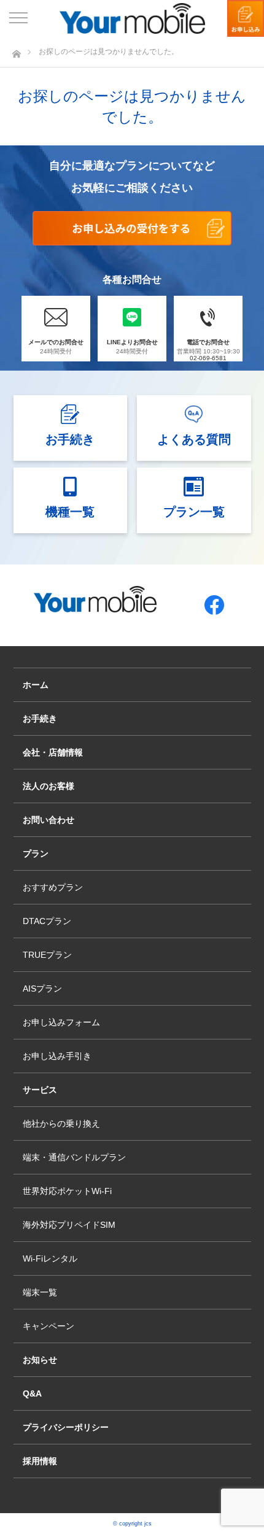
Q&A (32, 1393)
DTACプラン (47, 921)
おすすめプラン (53, 887)
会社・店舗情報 (53, 752)
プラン (36, 853)
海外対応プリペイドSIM (69, 1225)
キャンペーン (48, 1326)
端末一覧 (40, 1292)
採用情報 (40, 1461)
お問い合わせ (48, 820)
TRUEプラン (47, 955)
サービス (40, 1090)
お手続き (40, 718)
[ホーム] (16, 50)
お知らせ (40, 1360)
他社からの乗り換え (61, 1123)
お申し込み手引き (57, 1056)
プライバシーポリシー (66, 1427)
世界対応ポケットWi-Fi (67, 1191)
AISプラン (42, 988)
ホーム (36, 685)
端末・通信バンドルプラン (74, 1157)
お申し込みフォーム (61, 1022)
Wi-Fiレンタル (50, 1258)
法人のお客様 (48, 786)
